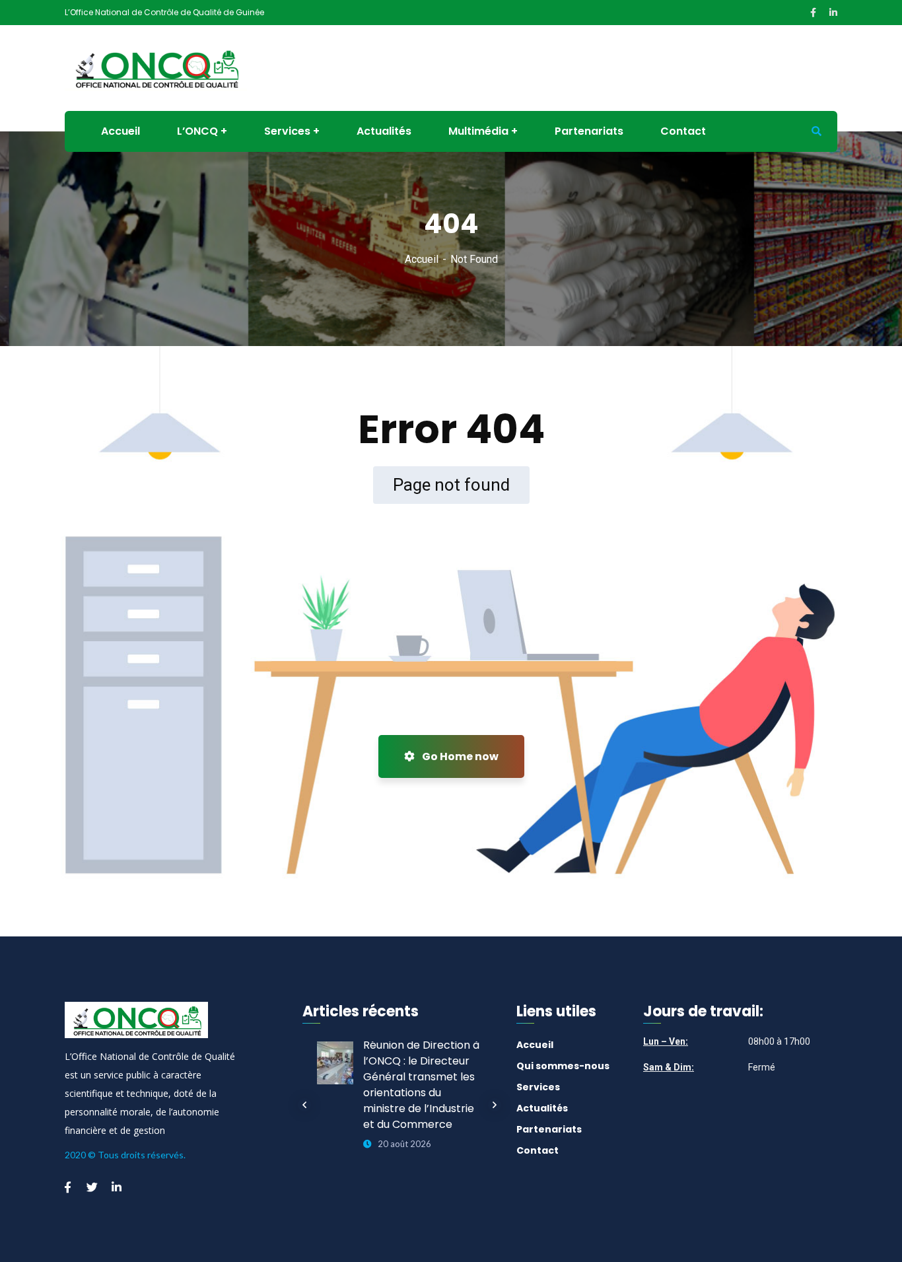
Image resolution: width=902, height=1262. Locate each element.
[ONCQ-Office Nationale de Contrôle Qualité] (156, 67)
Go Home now (459, 756)
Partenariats (549, 1129)
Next (494, 1104)
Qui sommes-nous (562, 1065)
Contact (537, 1150)
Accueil (421, 259)
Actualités (542, 1108)
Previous (304, 1104)
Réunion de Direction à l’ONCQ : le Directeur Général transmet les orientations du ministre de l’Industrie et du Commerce (421, 1084)
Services (538, 1087)
